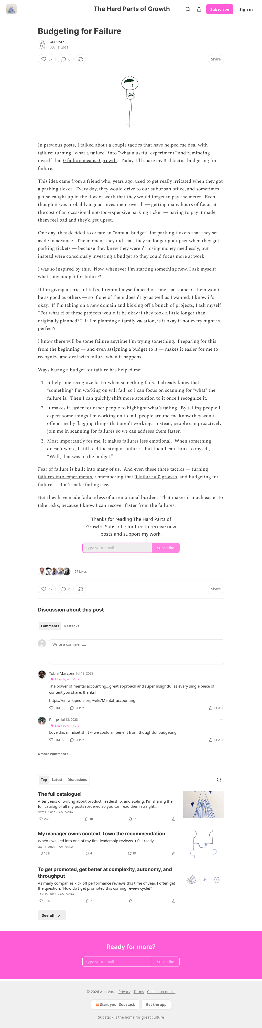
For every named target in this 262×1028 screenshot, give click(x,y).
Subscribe (219, 9)
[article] (131, 806)
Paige (54, 719)
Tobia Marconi (61, 673)
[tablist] (60, 626)
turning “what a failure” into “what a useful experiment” (116, 153)
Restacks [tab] (71, 626)
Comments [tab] (50, 626)
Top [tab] (44, 779)
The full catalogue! (60, 794)
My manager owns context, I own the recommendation (101, 834)
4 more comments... (54, 754)
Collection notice (161, 991)
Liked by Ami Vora (67, 679)
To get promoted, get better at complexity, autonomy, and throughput (105, 872)
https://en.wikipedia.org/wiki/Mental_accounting (92, 700)
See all (48, 915)
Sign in (246, 9)
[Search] (188, 9)
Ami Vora (57, 42)
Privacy (124, 991)
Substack (105, 1017)
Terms (139, 991)
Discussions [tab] (77, 779)
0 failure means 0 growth (90, 160)
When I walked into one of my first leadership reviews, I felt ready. (96, 840)
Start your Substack (117, 1004)
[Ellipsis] (221, 673)
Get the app (156, 1004)
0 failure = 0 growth (156, 477)
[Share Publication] (199, 9)
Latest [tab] (57, 779)
